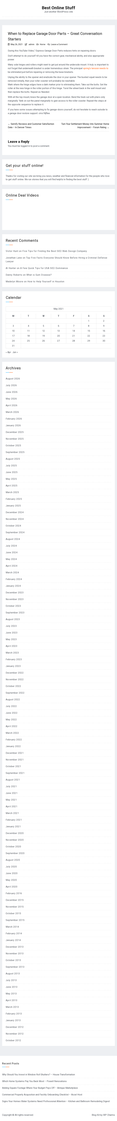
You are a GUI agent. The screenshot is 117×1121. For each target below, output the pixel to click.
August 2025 (13, 459)
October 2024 (13, 525)
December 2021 (15, 753)
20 (58, 336)
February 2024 (14, 579)
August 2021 (13, 779)
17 (13, 336)
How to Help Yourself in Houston (45, 281)
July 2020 (11, 866)
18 (28, 336)
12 (43, 331)
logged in (25, 146)
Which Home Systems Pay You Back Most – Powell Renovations (34, 1081)
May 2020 (11, 880)
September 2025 (15, 452)
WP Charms (109, 1115)
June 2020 (12, 873)
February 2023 (14, 659)
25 (28, 340)
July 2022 (11, 706)
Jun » (15, 352)
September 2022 (15, 692)
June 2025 (12, 472)
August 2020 (13, 860)
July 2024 (11, 545)
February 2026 (14, 418)
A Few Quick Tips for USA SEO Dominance (44, 268)
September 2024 (15, 532)
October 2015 (13, 913)
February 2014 (14, 933)
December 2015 (15, 900)
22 (88, 336)
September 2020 (15, 853)
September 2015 (15, 920)
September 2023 (15, 612)
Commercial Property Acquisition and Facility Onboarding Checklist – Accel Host (42, 1094)
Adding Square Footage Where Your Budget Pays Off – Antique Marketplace (40, 1088)
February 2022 (14, 739)
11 (28, 331)
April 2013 (11, 1000)
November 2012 (15, 1033)
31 (13, 345)
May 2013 (11, 993)
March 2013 (12, 1007)
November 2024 (15, 519)
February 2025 (14, 499)
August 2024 (13, 539)
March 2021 (12, 813)
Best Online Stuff (58, 8)
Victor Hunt (12, 251)
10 (13, 331)
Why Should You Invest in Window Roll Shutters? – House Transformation (38, 1074)
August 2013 (13, 973)
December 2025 (15, 432)
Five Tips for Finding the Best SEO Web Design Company (54, 251)
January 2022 (13, 746)
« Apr (8, 352)
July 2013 (11, 980)
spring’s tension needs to (95, 68)
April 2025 (11, 485)
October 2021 (13, 766)
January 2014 (13, 940)
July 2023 (11, 626)
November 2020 (15, 840)
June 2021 (12, 793)
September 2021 (15, 773)
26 (43, 340)
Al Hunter (11, 268)
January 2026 (13, 425)
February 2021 (14, 819)
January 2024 (13, 586)
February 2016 (14, 893)
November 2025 (15, 438)
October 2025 (13, 445)
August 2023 (13, 619)
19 (43, 336)
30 (104, 340)
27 (58, 340)
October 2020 (13, 846)
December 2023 (15, 592)
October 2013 (13, 960)
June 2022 (12, 713)
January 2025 (13, 505)
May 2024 (11, 559)
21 (73, 336)
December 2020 (15, 833)
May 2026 (11, 398)
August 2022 (13, 699)
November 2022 (15, 679)
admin (31, 44)
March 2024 (12, 572)
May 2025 (11, 479)
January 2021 (13, 826)
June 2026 (12, 392)
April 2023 (11, 646)
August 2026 (13, 378)
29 (88, 340)
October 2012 (13, 1040)
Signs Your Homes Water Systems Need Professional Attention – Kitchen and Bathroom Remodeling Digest (56, 1101)
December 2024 (15, 512)
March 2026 (12, 412)
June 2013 (12, 987)
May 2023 (11, 639)
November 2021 (15, 759)
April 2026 (11, 405)
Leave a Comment (59, 44)
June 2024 (12, 552)
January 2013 (13, 1020)
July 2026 (11, 385)
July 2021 (11, 786)
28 (73, 340)
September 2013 (15, 967)
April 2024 (11, 565)
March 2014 (12, 926)
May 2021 (11, 799)
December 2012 (15, 1027)
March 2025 (12, 492)
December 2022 (15, 672)
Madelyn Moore (14, 281)
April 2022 (11, 726)
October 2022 (13, 686)
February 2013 (14, 1013)
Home (42, 44)
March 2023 (12, 652)
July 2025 (11, 465)
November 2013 (15, 953)
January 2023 (13, 666)
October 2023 (13, 606)
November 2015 (15, 906)
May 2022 (11, 719)
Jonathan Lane (14, 257)
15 (88, 331)
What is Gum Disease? (39, 274)
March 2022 (12, 733)
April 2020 (11, 886)
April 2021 (11, 806)
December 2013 (15, 946)
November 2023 (15, 599)
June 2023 (12, 632)
